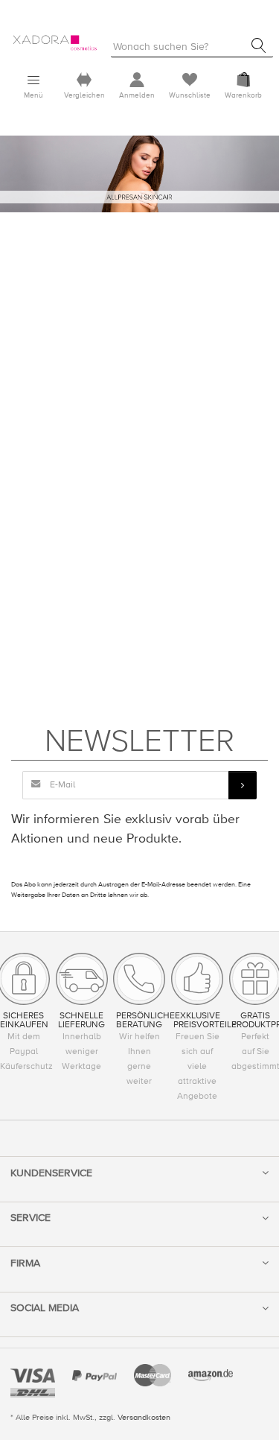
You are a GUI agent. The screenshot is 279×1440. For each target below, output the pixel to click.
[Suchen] (259, 45)
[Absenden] (242, 785)
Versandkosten (144, 1417)
